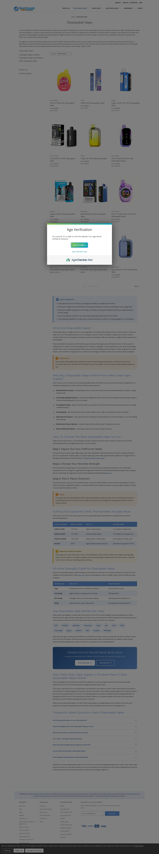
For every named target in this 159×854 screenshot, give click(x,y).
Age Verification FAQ (79, 252)
